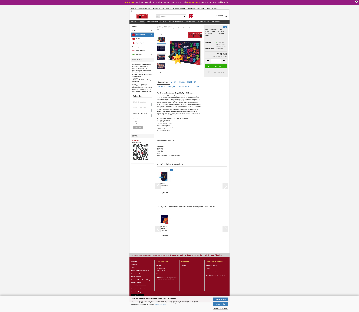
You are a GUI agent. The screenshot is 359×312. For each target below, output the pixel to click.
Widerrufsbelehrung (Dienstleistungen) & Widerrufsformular (141, 281)
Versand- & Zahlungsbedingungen (140, 270)
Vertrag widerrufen (137, 295)
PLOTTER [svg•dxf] (203, 22)
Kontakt (133, 267)
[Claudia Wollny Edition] (142, 16)
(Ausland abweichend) (221, 46)
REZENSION (191, 82)
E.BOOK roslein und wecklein (164, 185)
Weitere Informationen (220, 308)
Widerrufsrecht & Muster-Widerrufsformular (137, 275)
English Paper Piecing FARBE (196, 8)
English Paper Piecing (176, 22)
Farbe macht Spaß (211, 272)
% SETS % (141, 22)
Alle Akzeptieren (221, 299)
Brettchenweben (152, 22)
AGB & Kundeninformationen (138, 285)
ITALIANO (195, 87)
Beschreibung (163, 82)
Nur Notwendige (220, 304)
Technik (208, 268)
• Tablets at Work (160, 270)
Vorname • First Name (139, 107)
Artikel (157, 274)
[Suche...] (184, 16)
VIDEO (173, 82)
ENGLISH (161, 87)
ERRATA (181, 82)
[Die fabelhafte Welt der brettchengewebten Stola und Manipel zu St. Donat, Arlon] (185, 52)
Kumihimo (163, 22)
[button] (208, 8)
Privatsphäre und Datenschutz (139, 289)
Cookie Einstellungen (136, 292)
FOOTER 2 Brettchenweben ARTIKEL (141, 8)
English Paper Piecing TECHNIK (162, 8)
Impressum (134, 264)
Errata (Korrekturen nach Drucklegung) (216, 275)
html (135, 121)
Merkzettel (135, 11)
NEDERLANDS (184, 87)
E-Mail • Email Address (140, 102)
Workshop (183, 265)
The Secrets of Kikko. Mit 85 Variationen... (164, 228)
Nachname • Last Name (140, 113)
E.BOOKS (133, 22)
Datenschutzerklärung (160, 304)
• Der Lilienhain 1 (160, 268)
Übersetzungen (190, 22)
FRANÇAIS (172, 87)
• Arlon (157, 267)
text (135, 124)
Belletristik (216, 22)
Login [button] (215, 8)
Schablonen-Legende (179, 8)
